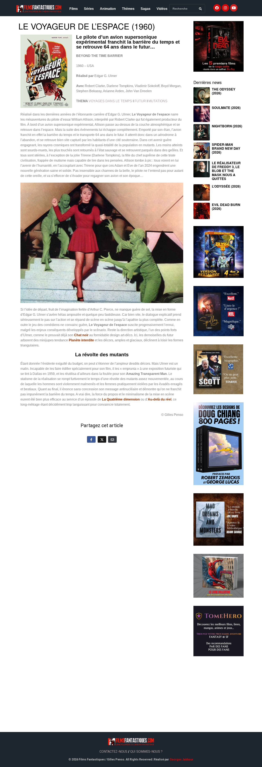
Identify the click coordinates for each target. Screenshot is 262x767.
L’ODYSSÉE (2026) (226, 186)
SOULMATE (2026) (226, 107)
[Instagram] (225, 7)
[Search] (200, 8)
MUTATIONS (157, 101)
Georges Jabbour (181, 759)
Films (73, 8)
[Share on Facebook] (91, 439)
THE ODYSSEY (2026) (223, 91)
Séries (89, 8)
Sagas (145, 8)
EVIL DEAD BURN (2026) (226, 206)
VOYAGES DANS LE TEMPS (110, 101)
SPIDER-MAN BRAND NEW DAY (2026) (226, 148)
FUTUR (140, 101)
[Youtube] (233, 7)
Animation (108, 8)
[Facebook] (217, 7)
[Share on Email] (112, 439)
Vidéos (162, 8)
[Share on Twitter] (102, 439)
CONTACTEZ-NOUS (113, 751)
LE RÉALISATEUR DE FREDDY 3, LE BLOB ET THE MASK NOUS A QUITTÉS (226, 171)
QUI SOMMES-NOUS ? (146, 751)
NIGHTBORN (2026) (227, 126)
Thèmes (128, 8)
